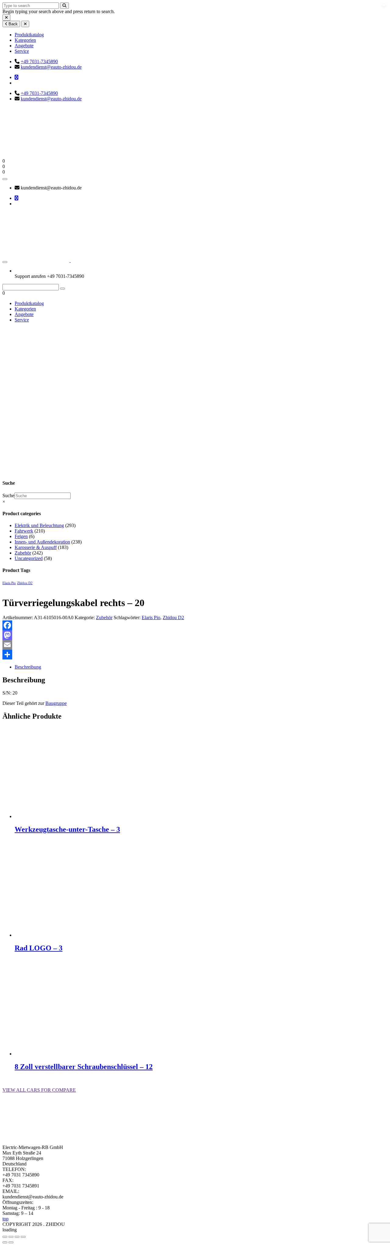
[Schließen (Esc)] (23, 1237)
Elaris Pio (9, 583)
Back (12, 24)
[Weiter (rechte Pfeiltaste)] (11, 1242)
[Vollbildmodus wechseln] (11, 1237)
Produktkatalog (29, 34)
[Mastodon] (195, 635)
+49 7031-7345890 (39, 61)
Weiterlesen (26, 842)
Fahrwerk (24, 530)
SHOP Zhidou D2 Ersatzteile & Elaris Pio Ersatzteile (17, 422)
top (5, 1218)
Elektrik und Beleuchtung (39, 525)
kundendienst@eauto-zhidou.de (51, 67)
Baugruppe (56, 703)
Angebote (24, 45)
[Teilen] (195, 654)
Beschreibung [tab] (28, 667)
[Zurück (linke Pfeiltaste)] (4, 1242)
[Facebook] (195, 625)
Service (22, 51)
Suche (8, 495)
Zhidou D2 (25, 583)
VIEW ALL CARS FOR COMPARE (39, 1090)
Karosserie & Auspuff (36, 547)
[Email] (195, 645)
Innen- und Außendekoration (42, 541)
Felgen (21, 536)
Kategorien (25, 40)
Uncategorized (29, 558)
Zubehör (34, 430)
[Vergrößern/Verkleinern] (4, 1237)
